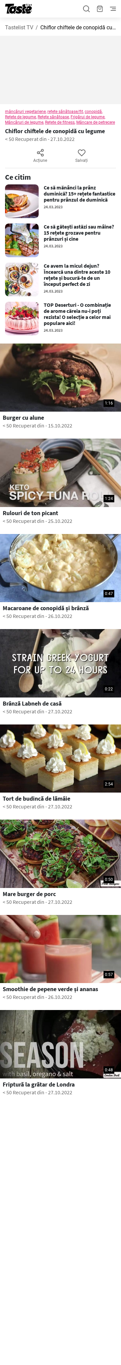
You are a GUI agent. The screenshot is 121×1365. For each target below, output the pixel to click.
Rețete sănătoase (53, 117)
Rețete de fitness (60, 122)
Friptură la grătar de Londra (39, 1084)
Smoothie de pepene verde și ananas (50, 989)
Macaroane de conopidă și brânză (46, 608)
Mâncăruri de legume (24, 122)
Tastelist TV (19, 27)
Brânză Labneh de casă (32, 703)
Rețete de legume (20, 117)
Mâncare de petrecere (95, 122)
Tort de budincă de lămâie (36, 798)
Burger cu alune (23, 417)
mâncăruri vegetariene (25, 111)
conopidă (93, 111)
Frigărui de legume (88, 117)
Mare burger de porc (29, 894)
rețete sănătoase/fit (65, 111)
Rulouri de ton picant (30, 513)
